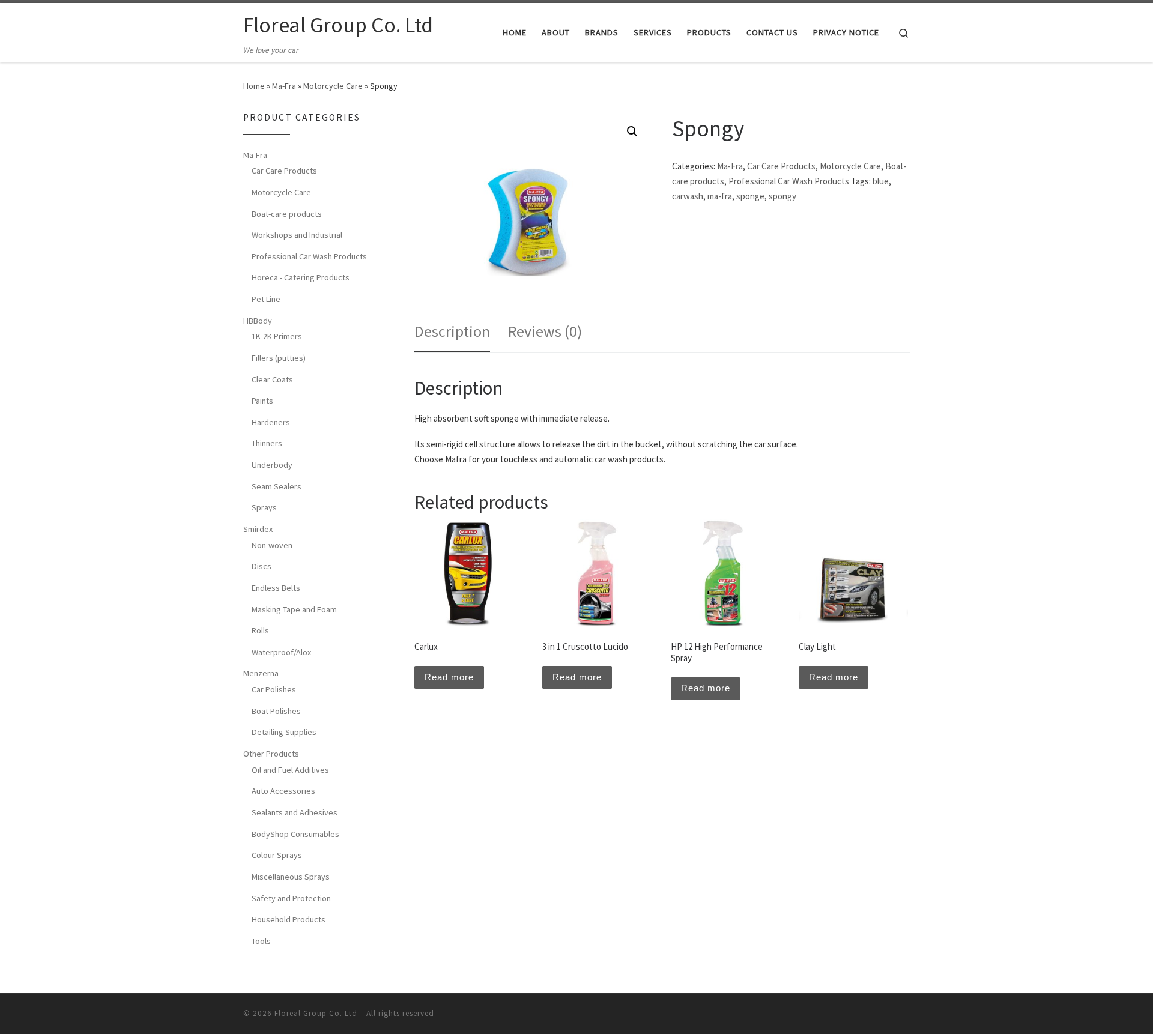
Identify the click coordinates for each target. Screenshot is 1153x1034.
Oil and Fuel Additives (290, 769)
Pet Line (266, 299)
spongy (782, 196)
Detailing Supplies (284, 732)
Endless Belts (276, 587)
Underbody (272, 464)
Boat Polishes (276, 711)
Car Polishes (274, 689)
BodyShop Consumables (295, 834)
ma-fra (719, 196)
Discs (261, 566)
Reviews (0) (545, 331)
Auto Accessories (283, 790)
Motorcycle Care (333, 85)
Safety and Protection (291, 898)
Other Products (271, 753)
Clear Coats (272, 379)
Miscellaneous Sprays (291, 876)
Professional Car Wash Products (788, 181)
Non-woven (272, 545)
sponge (750, 196)
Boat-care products (287, 213)
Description (452, 331)
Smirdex (258, 529)
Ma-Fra (284, 85)
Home (254, 85)
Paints (262, 400)
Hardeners (271, 422)
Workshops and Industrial (297, 234)
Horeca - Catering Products (301, 277)
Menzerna (261, 673)
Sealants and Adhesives (294, 812)
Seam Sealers (276, 486)
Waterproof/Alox (281, 652)
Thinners (267, 443)
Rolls (260, 630)
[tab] (452, 331)
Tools (261, 941)
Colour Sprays (277, 855)
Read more (449, 677)
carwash (687, 196)
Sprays (264, 507)
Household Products (288, 919)
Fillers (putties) (279, 357)
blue (881, 181)
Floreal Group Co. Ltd (315, 1013)
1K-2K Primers (277, 336)
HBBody (257, 320)
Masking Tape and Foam (294, 609)
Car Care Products (781, 166)
